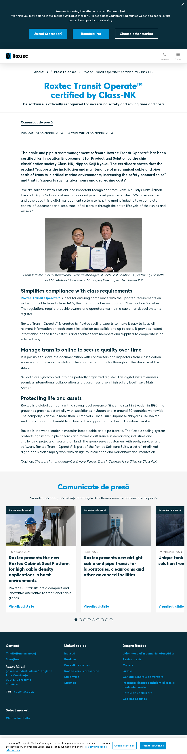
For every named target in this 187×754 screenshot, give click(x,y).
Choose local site (18, 718)
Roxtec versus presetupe (81, 671)
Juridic (127, 671)
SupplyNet (71, 677)
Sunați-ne (13, 659)
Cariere (128, 665)
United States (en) (77, 16)
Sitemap (70, 682)
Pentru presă (132, 659)
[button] (76, 619)
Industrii (69, 653)
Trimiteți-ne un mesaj (21, 653)
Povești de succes (77, 665)
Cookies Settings (135, 698)
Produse (70, 659)
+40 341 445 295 (23, 692)
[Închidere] (182, 4)
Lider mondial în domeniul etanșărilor (148, 653)
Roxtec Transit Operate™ (40, 298)
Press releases (65, 72)
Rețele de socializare (137, 693)
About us (41, 72)
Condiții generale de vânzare (143, 677)
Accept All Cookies (153, 745)
